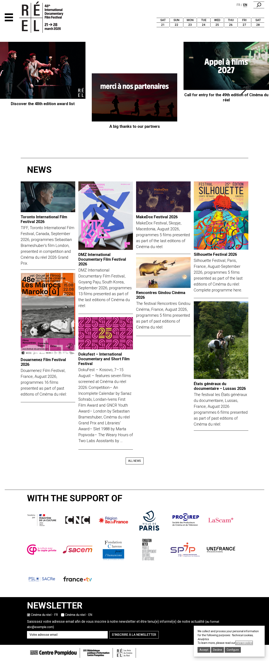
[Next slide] (246, 86)
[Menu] (9, 17)
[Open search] (258, 5)
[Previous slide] (22, 86)
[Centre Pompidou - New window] (53, 653)
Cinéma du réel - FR (44, 615)
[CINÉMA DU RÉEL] (48, 17)
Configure (233, 649)
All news (134, 460)
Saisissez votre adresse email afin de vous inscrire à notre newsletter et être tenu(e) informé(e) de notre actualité (123, 624)
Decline (217, 649)
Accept (203, 649)
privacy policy (244, 642)
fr (238, 5)
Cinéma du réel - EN (78, 615)
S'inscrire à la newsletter (134, 635)
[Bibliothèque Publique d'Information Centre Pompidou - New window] (96, 653)
